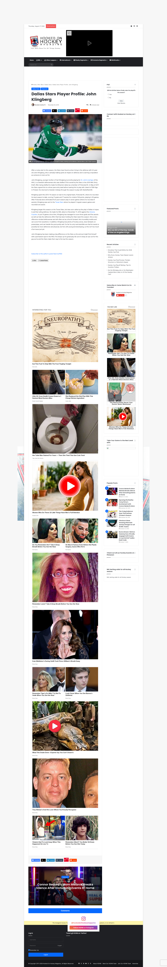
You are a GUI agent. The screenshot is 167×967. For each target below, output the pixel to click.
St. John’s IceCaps (87, 180)
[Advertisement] (83, 72)
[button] (89, 43)
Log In (46, 954)
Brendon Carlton (39, 105)
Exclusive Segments (99, 60)
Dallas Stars (48, 84)
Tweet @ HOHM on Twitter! (76, 933)
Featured (44, 89)
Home (32, 60)
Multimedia (115, 60)
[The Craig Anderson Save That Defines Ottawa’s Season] (112, 514)
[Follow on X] (45, 105)
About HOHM (97, 963)
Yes (110, 94)
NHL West (41, 84)
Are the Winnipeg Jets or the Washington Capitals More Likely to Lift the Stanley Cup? (120, 272)
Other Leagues (51, 60)
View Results (121, 103)
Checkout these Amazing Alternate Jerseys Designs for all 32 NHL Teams (127, 524)
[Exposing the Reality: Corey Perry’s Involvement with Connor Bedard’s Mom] (112, 502)
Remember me (34, 950)
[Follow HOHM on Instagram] (83, 920)
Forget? (60, 945)
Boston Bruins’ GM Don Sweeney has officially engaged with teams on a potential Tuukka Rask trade (127, 536)
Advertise (135, 963)
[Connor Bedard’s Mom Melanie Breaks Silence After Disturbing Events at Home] (112, 491)
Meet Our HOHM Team (109, 963)
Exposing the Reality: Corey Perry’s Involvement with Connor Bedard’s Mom (127, 503)
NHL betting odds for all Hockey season (119, 577)
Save (78, 109)
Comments (65, 911)
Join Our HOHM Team (124, 963)
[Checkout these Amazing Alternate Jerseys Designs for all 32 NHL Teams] (112, 523)
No (110, 97)
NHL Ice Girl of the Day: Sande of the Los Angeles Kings (121, 231)
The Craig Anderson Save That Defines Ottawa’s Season (126, 513)
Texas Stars (59, 202)
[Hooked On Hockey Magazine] (45, 41)
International (65, 60)
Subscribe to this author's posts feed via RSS (46, 254)
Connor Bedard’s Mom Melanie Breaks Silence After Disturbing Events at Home (65, 886)
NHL (38, 60)
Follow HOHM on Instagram (83, 928)
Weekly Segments (81, 60)
